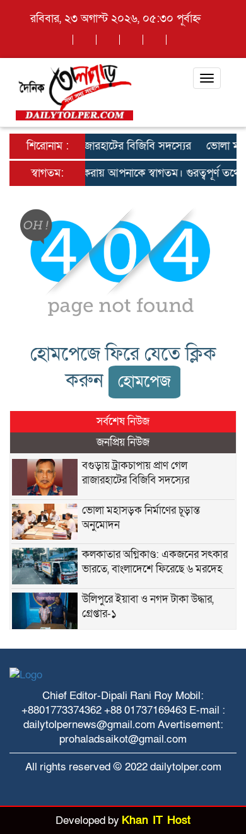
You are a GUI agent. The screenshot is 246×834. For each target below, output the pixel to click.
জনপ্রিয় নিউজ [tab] (123, 442)
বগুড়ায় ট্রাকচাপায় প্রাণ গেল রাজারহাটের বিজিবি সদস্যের (135, 472)
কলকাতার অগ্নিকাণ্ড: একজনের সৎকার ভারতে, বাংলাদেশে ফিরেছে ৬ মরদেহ (155, 561)
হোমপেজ (144, 381)
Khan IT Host (156, 820)
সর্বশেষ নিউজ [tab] (123, 421)
